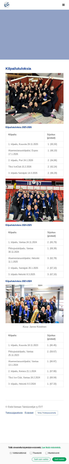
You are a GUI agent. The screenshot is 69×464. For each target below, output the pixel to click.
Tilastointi (37, 453)
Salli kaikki (59, 459)
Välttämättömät (19, 453)
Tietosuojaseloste (14, 413)
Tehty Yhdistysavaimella (47, 413)
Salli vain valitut (41, 459)
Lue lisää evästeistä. (51, 447)
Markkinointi (53, 453)
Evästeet (29, 413)
